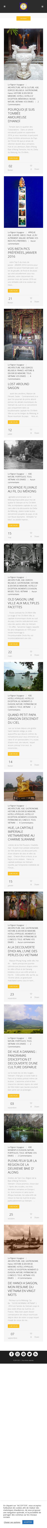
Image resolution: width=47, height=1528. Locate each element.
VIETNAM (19, 101)
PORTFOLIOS (20, 476)
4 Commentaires (26, 822)
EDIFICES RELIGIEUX (16, 90)
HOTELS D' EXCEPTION (17, 1269)
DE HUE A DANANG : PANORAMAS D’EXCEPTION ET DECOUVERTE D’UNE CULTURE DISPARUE (23, 1059)
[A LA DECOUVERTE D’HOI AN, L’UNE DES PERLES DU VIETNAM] (23, 906)
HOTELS (20, 96)
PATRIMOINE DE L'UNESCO (19, 820)
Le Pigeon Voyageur (16, 84)
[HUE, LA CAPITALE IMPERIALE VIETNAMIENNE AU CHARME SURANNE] (23, 786)
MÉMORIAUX (23, 99)
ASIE (37, 87)
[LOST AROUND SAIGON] (23, 334)
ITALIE (29, 235)
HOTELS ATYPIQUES (16, 698)
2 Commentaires (25, 1156)
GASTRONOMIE (31, 90)
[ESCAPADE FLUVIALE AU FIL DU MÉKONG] (23, 454)
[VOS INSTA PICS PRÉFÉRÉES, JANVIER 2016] (23, 202)
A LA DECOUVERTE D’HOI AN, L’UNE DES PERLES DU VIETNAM (23, 951)
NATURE (11, 101)
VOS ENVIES (29, 101)
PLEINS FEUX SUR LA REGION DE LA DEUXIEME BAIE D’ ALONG (22, 1166)
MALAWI (22, 238)
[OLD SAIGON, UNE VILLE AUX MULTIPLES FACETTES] (23, 558)
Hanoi (10, 93)
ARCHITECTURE (14, 87)
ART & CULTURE (27, 87)
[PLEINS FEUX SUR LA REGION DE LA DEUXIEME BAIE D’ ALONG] (23, 1128)
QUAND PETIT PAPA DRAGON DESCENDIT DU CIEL (23, 719)
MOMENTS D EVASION (27, 588)
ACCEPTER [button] (28, 1522)
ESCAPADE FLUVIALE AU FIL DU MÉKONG (22, 489)
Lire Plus (14, 158)
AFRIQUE (31, 232)
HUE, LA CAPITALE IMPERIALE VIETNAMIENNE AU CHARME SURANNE (21, 833)
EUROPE (15, 235)
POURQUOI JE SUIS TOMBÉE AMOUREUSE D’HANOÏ (21, 115)
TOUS (29, 373)
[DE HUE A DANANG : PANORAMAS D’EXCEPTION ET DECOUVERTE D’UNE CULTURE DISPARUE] (23, 1018)
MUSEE (33, 99)
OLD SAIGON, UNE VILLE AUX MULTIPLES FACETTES (23, 603)
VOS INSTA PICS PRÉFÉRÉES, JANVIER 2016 (22, 252)
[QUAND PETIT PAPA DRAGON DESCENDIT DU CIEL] (23, 676)
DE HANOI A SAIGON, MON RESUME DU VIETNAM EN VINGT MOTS (23, 1289)
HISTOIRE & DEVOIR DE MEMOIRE (22, 811)
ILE (19, 701)
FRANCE (20, 370)
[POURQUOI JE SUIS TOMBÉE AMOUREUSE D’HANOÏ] (23, 54)
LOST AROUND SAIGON (18, 386)
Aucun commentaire (26, 942)
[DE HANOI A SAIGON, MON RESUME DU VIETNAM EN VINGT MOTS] (23, 1239)
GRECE (23, 235)
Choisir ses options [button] (12, 1522)
